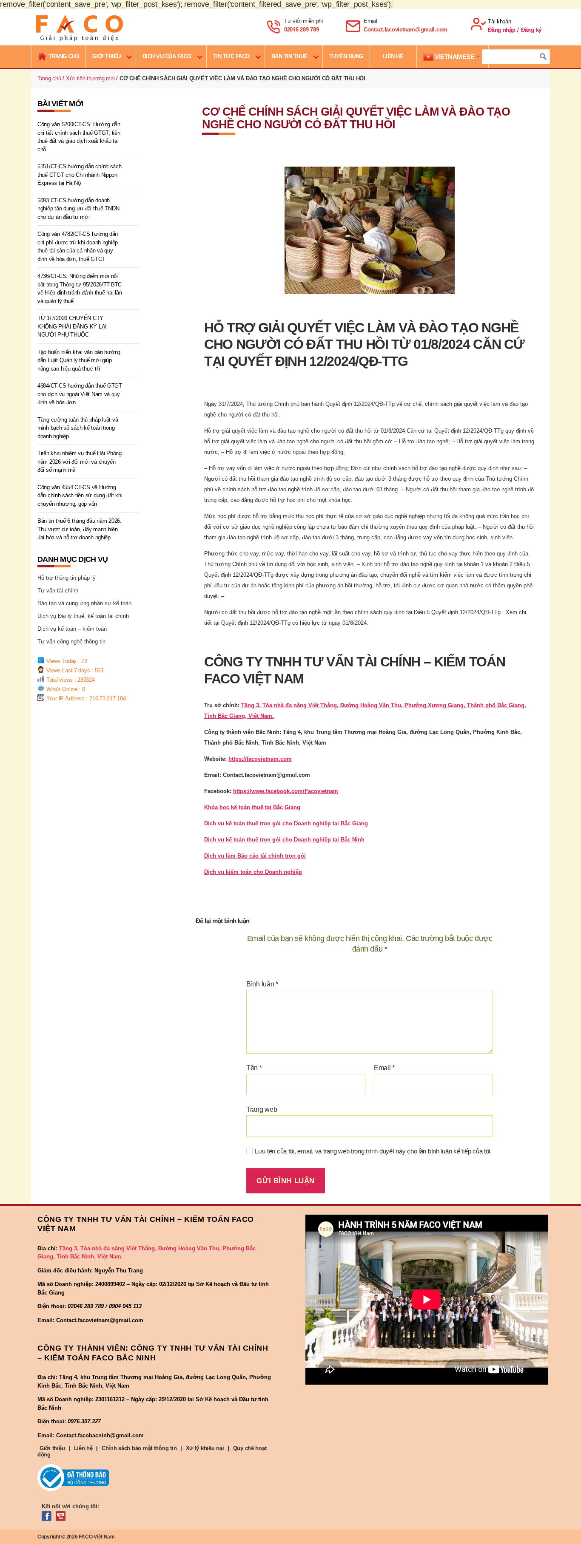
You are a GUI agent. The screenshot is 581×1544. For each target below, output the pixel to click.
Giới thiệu (106, 56)
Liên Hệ (393, 56)
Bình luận (262, 984)
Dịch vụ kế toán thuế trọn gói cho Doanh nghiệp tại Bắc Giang (286, 823)
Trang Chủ (63, 56)
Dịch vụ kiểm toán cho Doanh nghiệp (253, 872)
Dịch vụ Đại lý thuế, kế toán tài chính (83, 616)
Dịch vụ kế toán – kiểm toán (72, 629)
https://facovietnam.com (260, 759)
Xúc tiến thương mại (90, 78)
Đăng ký (531, 30)
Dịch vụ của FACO (166, 56)
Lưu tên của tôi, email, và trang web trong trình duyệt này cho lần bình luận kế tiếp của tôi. (373, 1151)
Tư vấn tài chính (57, 590)
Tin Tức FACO (231, 56)
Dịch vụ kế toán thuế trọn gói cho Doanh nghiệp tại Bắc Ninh (284, 839)
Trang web (261, 1109)
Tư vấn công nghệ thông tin (71, 641)
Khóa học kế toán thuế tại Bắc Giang (252, 807)
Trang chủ (49, 78)
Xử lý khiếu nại (205, 1448)
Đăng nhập (501, 30)
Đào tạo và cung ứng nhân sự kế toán (84, 603)
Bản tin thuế (289, 56)
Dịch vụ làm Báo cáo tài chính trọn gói (255, 856)
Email (384, 1067)
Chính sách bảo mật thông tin (139, 1448)
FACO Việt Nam (97, 1537)
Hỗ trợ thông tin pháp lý (66, 578)
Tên (254, 1067)
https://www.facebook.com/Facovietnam (285, 791)
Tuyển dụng (346, 56)
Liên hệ (83, 1448)
